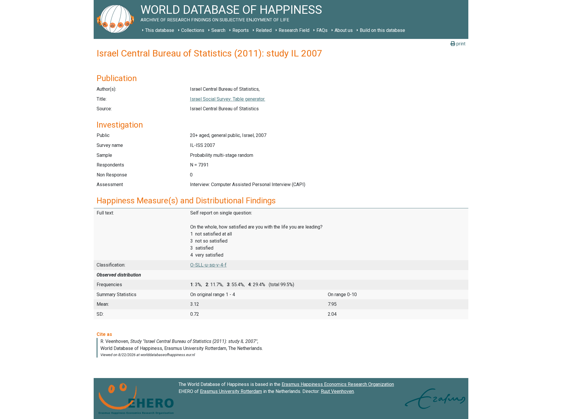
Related (264, 30)
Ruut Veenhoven (337, 391)
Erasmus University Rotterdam (231, 391)
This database (159, 30)
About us (344, 30)
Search (218, 30)
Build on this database (382, 30)
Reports (240, 30)
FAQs (322, 30)
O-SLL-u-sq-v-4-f (208, 265)
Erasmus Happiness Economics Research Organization (338, 384)
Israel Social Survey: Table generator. (227, 99)
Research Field (294, 30)
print (460, 44)
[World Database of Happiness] (117, 19)
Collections (192, 30)
